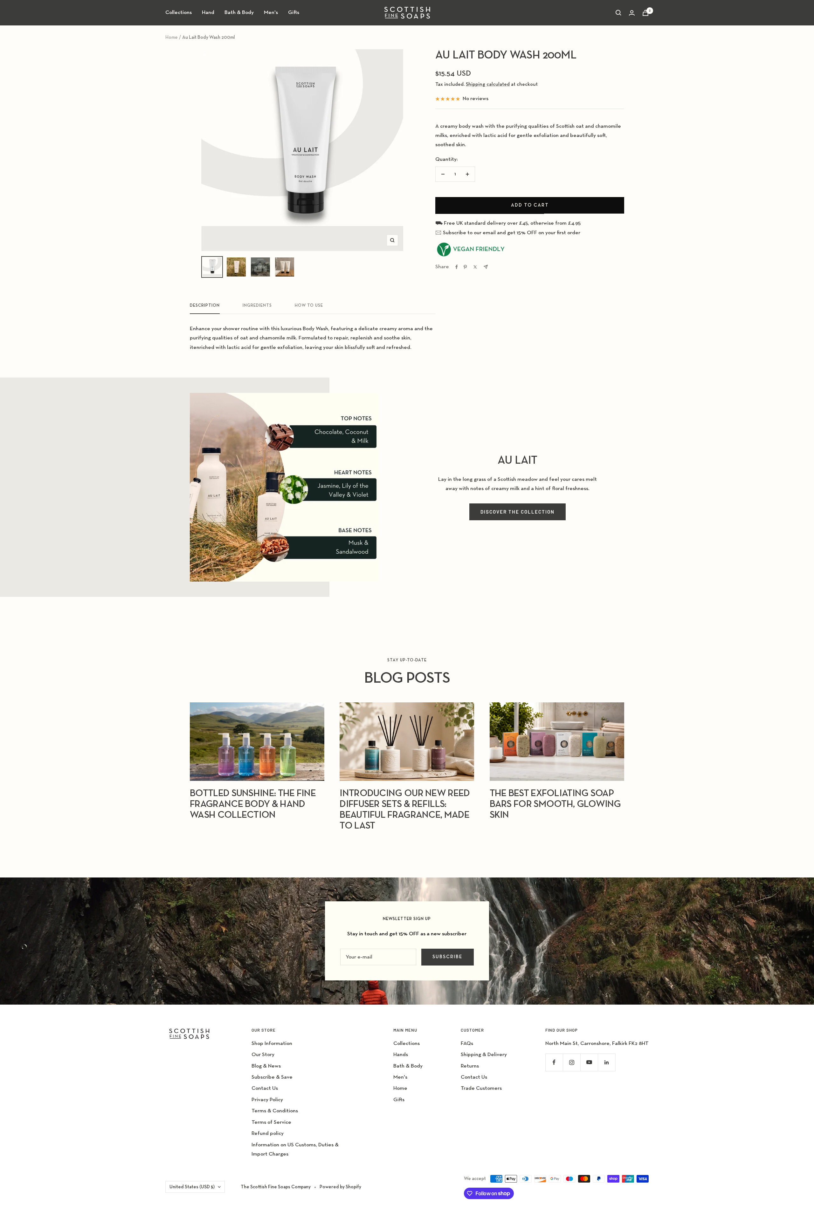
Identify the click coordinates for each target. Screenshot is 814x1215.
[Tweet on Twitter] (475, 267)
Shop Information (272, 1043)
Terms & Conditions (275, 1111)
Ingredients (257, 306)
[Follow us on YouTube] (589, 1062)
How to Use (309, 306)
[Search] (618, 13)
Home (171, 37)
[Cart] (645, 13)
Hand (208, 12)
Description (205, 306)
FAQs (467, 1043)
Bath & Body (239, 12)
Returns (470, 1066)
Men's (271, 12)
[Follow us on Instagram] (571, 1062)
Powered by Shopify (340, 1186)
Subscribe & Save (272, 1077)
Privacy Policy (267, 1099)
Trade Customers (481, 1088)
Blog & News (266, 1066)
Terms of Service (271, 1122)
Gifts (293, 12)
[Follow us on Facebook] (554, 1062)
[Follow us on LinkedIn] (606, 1062)
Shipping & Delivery (484, 1054)
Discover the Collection (517, 512)
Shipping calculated (488, 84)
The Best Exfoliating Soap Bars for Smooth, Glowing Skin (555, 804)
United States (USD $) (192, 1186)
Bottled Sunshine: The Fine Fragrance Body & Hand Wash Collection (253, 804)
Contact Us (265, 1088)
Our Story (263, 1054)
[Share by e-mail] (486, 267)
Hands (400, 1054)
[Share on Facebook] (456, 267)
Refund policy (268, 1133)
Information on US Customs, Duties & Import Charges (295, 1149)
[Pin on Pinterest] (465, 267)
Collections (178, 12)
